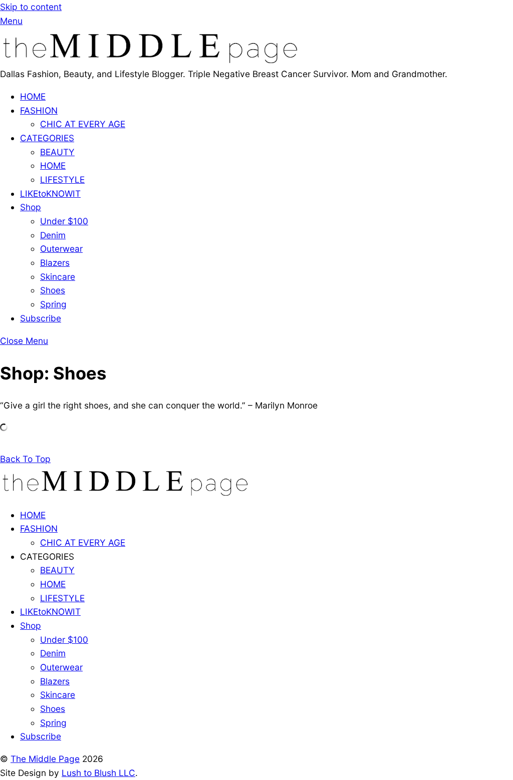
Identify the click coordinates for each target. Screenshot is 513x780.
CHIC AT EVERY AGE (82, 124)
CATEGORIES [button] (47, 556)
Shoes (52, 290)
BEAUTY (57, 152)
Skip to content (31, 7)
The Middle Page (45, 758)
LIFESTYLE (62, 179)
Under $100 (64, 221)
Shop (30, 207)
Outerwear (61, 248)
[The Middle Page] (150, 60)
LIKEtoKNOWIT (50, 193)
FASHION (39, 110)
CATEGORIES (47, 138)
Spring (53, 304)
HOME (33, 96)
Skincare (57, 276)
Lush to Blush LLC (98, 772)
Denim (53, 235)
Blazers (55, 262)
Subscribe (40, 318)
